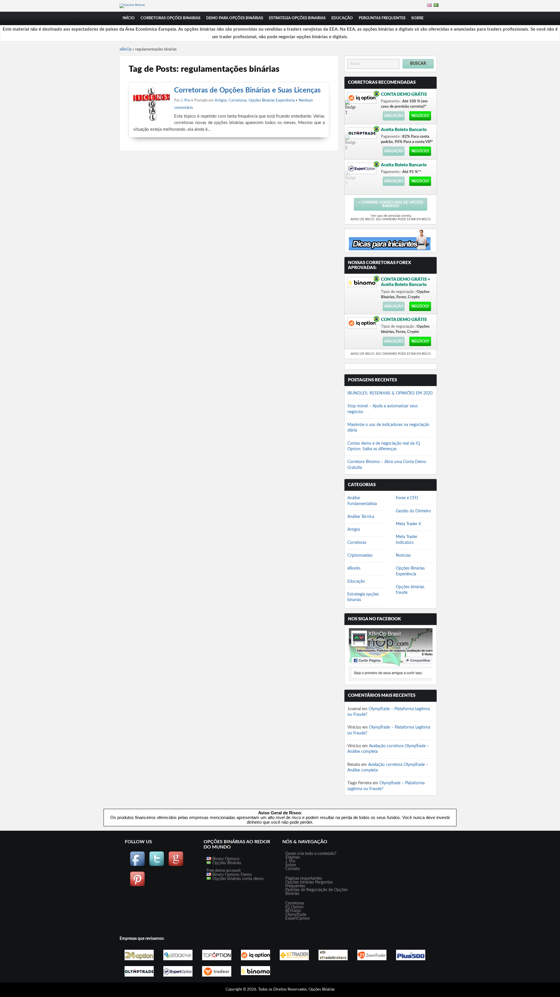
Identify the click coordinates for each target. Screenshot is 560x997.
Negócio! (420, 116)
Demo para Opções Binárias (234, 18)
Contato (292, 869)
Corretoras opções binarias (170, 18)
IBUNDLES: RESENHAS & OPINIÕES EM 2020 (390, 393)
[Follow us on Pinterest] (137, 885)
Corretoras (238, 100)
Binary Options (225, 859)
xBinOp (126, 49)
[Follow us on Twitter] (156, 865)
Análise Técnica (360, 517)
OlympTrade (295, 915)
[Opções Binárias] (132, 5)
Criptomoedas (359, 555)
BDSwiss (293, 911)
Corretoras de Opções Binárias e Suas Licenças (247, 90)
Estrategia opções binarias (297, 18)
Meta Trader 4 (408, 524)
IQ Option (294, 907)
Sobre (417, 18)
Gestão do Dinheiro (413, 511)
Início (129, 18)
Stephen (292, 857)
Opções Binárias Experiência (272, 100)
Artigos (221, 100)
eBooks (353, 568)
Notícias (403, 555)
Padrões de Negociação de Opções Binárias (316, 892)
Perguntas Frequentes (382, 18)
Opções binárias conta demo (237, 879)
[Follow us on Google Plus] (176, 865)
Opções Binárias (226, 863)
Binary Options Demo (231, 875)
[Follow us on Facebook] (137, 865)
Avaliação (393, 116)
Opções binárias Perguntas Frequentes (309, 884)
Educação (342, 18)
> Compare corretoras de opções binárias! (390, 204)
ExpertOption (297, 918)
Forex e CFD (407, 498)
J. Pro (185, 100)
